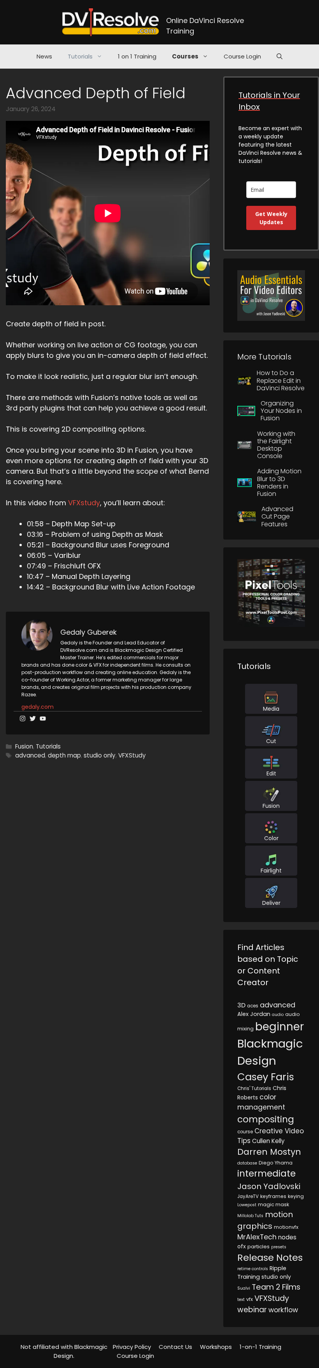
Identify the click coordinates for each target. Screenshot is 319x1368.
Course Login (242, 56)
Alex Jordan (253, 1014)
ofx (241, 1246)
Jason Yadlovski (268, 1186)
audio (278, 1015)
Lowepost (246, 1205)
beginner (279, 1026)
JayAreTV (248, 1196)
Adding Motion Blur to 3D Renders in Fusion (279, 482)
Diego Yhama (276, 1162)
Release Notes (270, 1257)
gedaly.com (37, 707)
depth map (64, 755)
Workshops (216, 1347)
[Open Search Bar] (279, 56)
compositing (265, 1119)
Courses (185, 56)
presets (278, 1247)
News (44, 56)
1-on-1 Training (260, 1347)
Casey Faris (265, 1077)
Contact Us (175, 1347)
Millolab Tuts (250, 1216)
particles (258, 1246)
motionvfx (286, 1227)
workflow (283, 1310)
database (247, 1163)
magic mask (273, 1204)
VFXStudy (132, 755)
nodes (287, 1237)
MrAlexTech (257, 1237)
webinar (252, 1309)
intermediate (266, 1173)
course (245, 1132)
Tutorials (80, 56)
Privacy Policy (132, 1347)
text (241, 1300)
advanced (30, 755)
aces (252, 1006)
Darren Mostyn (269, 1152)
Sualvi (243, 1288)
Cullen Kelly (268, 1141)
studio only (100, 755)
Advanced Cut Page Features (277, 516)
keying (296, 1196)
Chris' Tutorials (254, 1088)
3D (241, 1005)
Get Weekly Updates (271, 218)
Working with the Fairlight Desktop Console (276, 445)
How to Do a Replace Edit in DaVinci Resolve (281, 380)
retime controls (252, 1269)
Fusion (24, 746)
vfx (249, 1299)
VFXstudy (84, 503)
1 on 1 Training (137, 56)
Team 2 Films (276, 1286)
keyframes (273, 1196)
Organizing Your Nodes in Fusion (281, 411)
